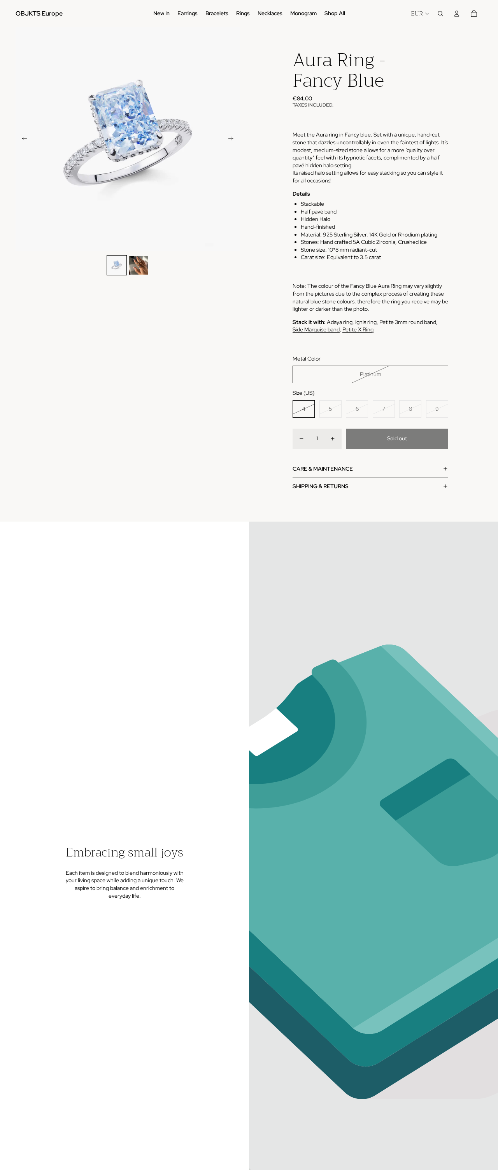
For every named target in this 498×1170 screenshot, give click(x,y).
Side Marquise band (316, 329)
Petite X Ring (358, 329)
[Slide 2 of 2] (138, 265)
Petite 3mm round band (407, 322)
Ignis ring (366, 322)
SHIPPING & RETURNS (321, 486)
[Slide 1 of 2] (116, 265)
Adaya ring (339, 322)
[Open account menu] (456, 13)
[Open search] (440, 13)
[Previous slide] (22, 139)
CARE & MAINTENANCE (323, 468)
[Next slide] (233, 139)
